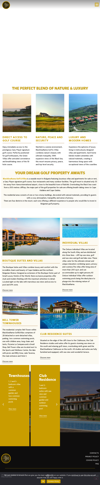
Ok (43, 481)
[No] (96, 478)
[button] (97, 5)
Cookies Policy (53, 481)
